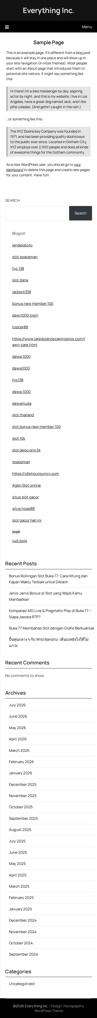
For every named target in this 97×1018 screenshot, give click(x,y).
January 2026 (20, 773)
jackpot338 (21, 291)
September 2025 (23, 818)
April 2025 (18, 875)
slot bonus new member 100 (36, 426)
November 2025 (23, 795)
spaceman (21, 461)
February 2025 (21, 897)
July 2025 (17, 841)
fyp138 (17, 380)
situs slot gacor (25, 497)
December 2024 (23, 920)
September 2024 (23, 954)
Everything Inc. (48, 10)
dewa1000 (21, 368)
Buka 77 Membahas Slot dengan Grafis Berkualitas (51, 628)
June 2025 (18, 852)
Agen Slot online (26, 485)
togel (16, 531)
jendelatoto (22, 245)
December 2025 (23, 784)
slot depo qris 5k (26, 450)
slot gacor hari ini (27, 520)
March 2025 (19, 886)
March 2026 (19, 750)
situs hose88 (23, 508)
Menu (87, 26)
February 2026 (21, 761)
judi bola (19, 540)
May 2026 (17, 727)
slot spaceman (25, 256)
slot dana (20, 280)
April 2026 (18, 739)
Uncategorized (22, 983)
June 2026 (18, 716)
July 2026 (17, 705)
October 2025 (21, 807)
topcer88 (20, 327)
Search (12, 200)
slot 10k (18, 438)
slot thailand (23, 414)
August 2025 (20, 829)
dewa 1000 (21, 356)
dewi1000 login (25, 315)
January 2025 (20, 909)
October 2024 (21, 943)
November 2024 (23, 931)
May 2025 (17, 863)
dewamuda (21, 403)
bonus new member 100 (32, 303)
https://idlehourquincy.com (35, 473)
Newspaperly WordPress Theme (59, 1008)
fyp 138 (18, 268)
